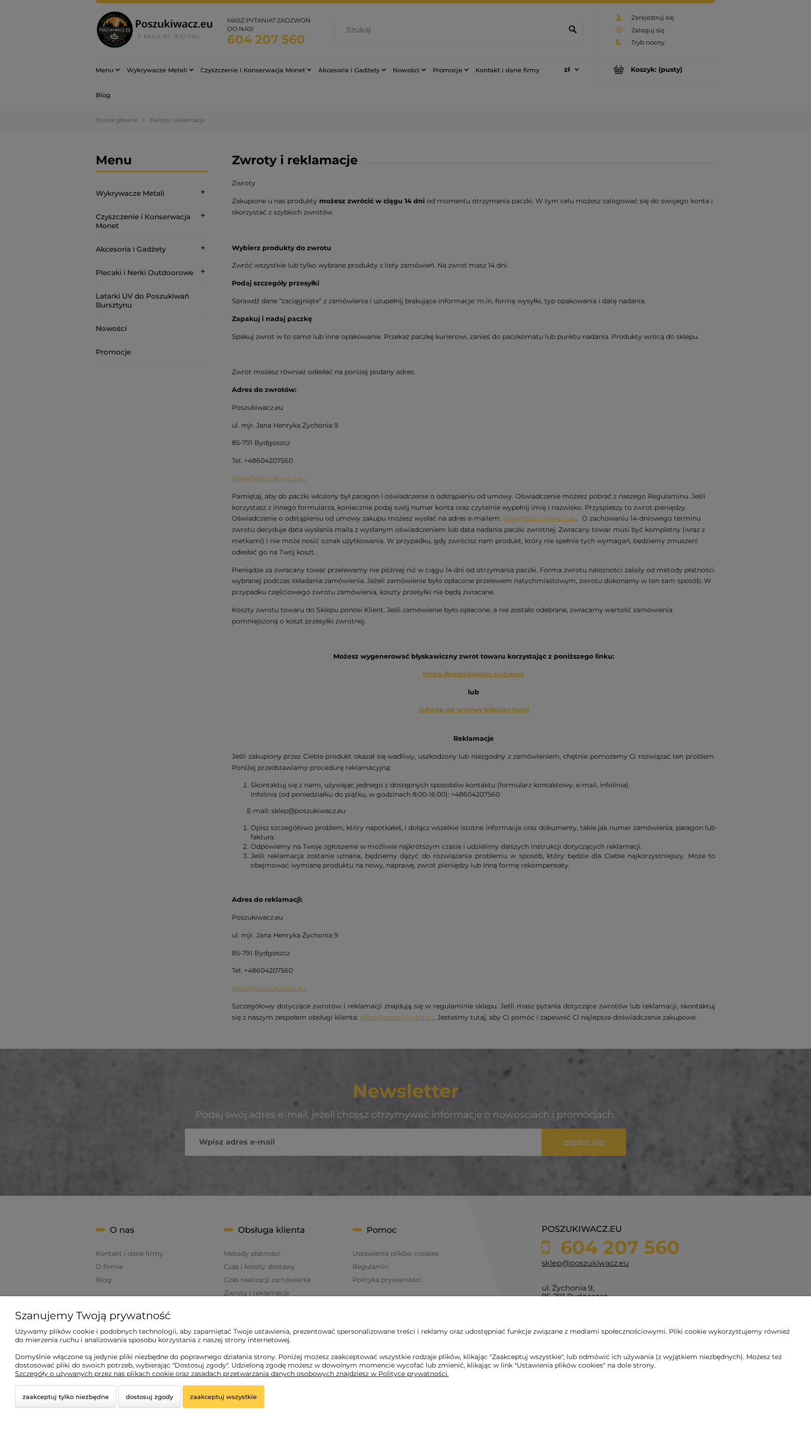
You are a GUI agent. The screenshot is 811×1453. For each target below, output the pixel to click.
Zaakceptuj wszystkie (223, 1396)
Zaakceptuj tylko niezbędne (66, 1396)
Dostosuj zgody (149, 1396)
